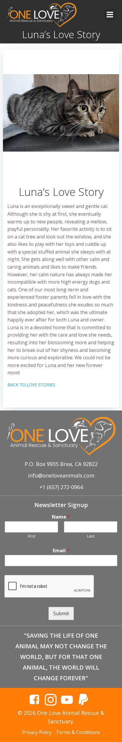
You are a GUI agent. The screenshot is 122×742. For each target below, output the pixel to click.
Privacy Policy (37, 732)
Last (90, 536)
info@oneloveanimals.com (61, 475)
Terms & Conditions (78, 732)
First (31, 536)
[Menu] (110, 15)
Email (61, 551)
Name (61, 517)
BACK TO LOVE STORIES (31, 384)
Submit (61, 613)
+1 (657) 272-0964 (61, 487)
